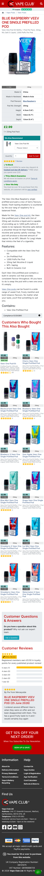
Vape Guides (29, 770)
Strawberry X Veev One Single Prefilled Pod (10, 547)
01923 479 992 (18, 816)
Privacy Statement (9, 773)
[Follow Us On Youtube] (15, 827)
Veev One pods (9, 289)
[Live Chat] (38, 872)
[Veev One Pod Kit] (8, 144)
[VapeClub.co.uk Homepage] (3, 13)
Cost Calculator (30, 780)
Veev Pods (22, 13)
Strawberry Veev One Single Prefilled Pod (10, 593)
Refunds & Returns (31, 784)
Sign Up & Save (22, 747)
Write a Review (10, 657)
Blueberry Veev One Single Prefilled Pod (31, 410)
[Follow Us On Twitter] (10, 827)
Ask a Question (12, 638)
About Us (6, 766)
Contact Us (28, 766)
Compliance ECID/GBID (13, 316)
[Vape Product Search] (41, 4)
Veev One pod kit (22, 215)
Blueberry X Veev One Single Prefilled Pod (10, 455)
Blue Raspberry (29, 101)
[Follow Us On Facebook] (4, 827)
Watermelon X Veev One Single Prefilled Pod (31, 594)
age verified (32, 189)
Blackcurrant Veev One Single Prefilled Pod (10, 410)
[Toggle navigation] (3, 4)
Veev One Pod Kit (22, 144)
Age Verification (30, 777)
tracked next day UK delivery (16, 170)
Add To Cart (34, 156)
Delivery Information (10, 770)
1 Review (18, 161)
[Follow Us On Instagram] (20, 827)
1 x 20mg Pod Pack (12, 132)
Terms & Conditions (10, 777)
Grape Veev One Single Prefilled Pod (32, 501)
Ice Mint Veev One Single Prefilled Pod (31, 547)
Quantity (8, 156)
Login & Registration (32, 773)
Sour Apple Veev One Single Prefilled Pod (31, 455)
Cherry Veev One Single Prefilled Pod (31, 362)
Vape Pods (10, 13)
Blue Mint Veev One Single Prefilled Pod (9, 501)
